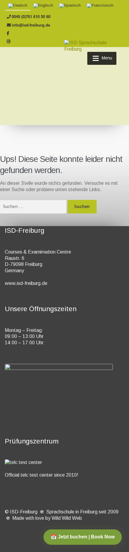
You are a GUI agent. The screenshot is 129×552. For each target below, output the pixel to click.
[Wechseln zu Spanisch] (70, 6)
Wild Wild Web (67, 518)
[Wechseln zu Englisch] (43, 6)
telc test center (36, 475)
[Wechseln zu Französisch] (100, 6)
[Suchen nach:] (34, 206)
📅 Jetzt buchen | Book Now (83, 536)
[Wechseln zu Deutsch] (17, 6)
